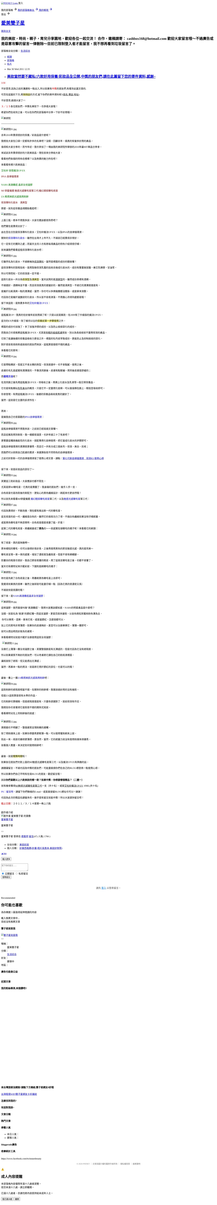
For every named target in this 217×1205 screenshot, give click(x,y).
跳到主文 (6, 31)
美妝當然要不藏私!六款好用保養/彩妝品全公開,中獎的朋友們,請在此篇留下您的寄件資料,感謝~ (81, 76)
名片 (9, 64)
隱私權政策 (125, 1164)
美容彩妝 (24, 844)
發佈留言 (6, 877)
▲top (3, 853)
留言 (31, 836)
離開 (17, 1199)
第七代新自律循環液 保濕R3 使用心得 (83, 458)
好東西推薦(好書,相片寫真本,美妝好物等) (40, 848)
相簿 (9, 57)
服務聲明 (136, 1164)
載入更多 (6, 859)
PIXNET (86, 1164)
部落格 (10, 60)
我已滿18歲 (7, 1199)
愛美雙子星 (13, 23)
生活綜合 (25, 51)
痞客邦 (24, 836)
